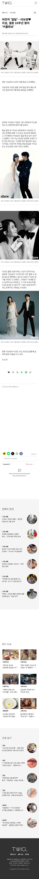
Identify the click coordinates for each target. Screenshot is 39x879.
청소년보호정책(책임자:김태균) (17, 861)
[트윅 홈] (7, 3)
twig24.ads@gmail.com (23, 865)
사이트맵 (27, 861)
